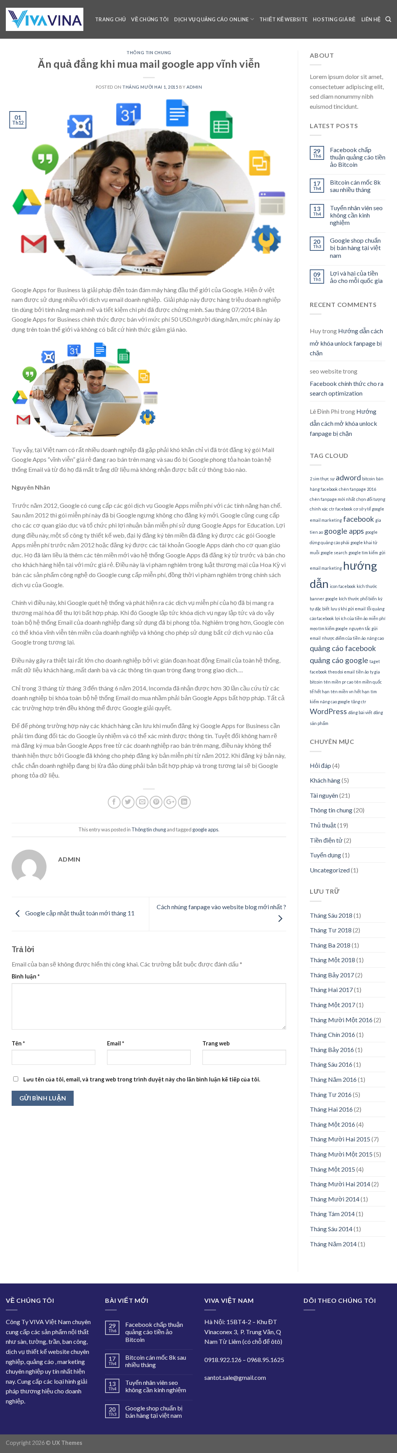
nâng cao (375, 638)
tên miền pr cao (338, 681)
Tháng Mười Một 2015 (341, 1154)
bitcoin (368, 478)
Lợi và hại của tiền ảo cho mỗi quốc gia (356, 276)
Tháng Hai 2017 (331, 989)
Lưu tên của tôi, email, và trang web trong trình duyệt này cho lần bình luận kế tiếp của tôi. (141, 1079)
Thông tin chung (148, 52)
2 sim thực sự (322, 478)
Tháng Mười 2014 (334, 1199)
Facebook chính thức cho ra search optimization (346, 388)
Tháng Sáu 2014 (331, 1228)
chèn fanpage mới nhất (332, 499)
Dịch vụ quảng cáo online (211, 19)
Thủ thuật (323, 825)
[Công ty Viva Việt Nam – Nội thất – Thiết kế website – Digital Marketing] (44, 19)
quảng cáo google (339, 660)
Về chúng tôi (150, 19)
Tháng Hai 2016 (331, 1109)
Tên (18, 1043)
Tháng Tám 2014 (332, 1213)
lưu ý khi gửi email (348, 608)
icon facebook (343, 586)
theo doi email (341, 671)
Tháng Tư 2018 (331, 930)
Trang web (216, 1043)
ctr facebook (340, 508)
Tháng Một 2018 (332, 959)
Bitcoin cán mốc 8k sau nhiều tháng (355, 185)
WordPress (328, 711)
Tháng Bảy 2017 (332, 974)
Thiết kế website (283, 19)
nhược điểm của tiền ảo (344, 638)
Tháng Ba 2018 (330, 945)
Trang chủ (110, 19)
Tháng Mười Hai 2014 (340, 1183)
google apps (205, 829)
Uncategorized (330, 870)
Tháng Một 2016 (332, 1124)
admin (194, 86)
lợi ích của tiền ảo (351, 618)
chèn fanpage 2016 (357, 489)
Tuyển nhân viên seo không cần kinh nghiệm (356, 215)
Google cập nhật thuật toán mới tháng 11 (79, 913)
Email (115, 1043)
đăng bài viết (360, 712)
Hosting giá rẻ (334, 19)
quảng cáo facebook (343, 648)
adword (348, 477)
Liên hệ (371, 19)
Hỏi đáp (320, 765)
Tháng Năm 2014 (333, 1243)
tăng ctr (358, 701)
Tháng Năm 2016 (333, 1079)
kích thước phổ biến (358, 598)
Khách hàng (325, 780)
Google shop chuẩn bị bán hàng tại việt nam (355, 247)
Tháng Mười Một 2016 (341, 1019)
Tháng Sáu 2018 (331, 915)
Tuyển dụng (325, 854)
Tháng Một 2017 (332, 1004)
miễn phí (377, 618)
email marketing (326, 520)
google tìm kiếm (363, 552)
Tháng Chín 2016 (332, 1034)
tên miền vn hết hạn (350, 691)
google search (334, 552)
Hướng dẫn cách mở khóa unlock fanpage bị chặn (346, 341)
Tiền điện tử (326, 840)
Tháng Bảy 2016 (332, 1049)
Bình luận (26, 976)
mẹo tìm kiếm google (329, 628)
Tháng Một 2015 (332, 1169)
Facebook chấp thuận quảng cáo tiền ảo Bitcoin (357, 157)
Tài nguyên (324, 795)
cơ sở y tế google (369, 508)
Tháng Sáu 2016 (331, 1064)
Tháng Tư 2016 (331, 1094)
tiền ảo (362, 671)
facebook (358, 518)
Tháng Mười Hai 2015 (340, 1139)
